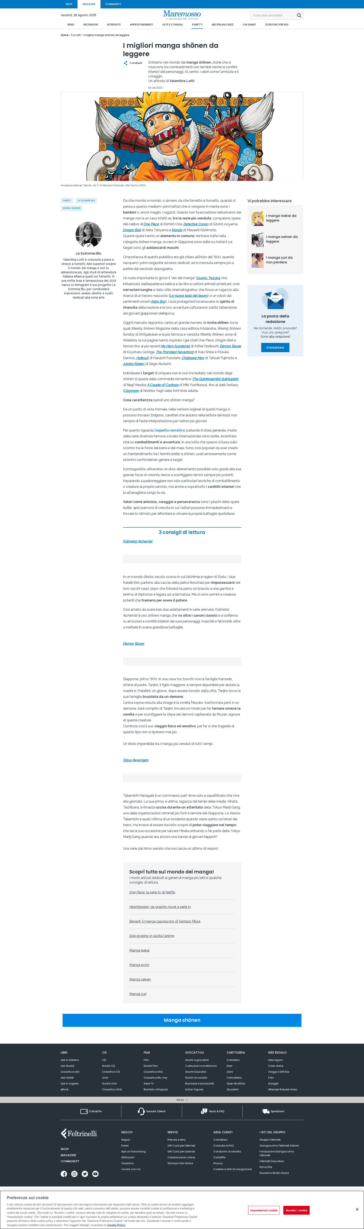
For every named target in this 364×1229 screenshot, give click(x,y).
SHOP (69, 4)
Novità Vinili (109, 1083)
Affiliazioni (127, 1157)
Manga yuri (137, 994)
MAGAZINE (89, 4)
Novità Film (151, 1066)
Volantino (127, 1163)
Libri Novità (67, 1066)
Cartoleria (233, 1060)
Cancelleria (234, 1077)
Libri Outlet (67, 1077)
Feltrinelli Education (272, 1161)
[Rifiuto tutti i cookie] (357, 1209)
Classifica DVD (153, 1072)
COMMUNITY (113, 4)
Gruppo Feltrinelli (270, 1139)
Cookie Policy (116, 1225)
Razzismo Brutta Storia (274, 1173)
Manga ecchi (139, 965)
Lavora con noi (131, 1169)
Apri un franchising (133, 1151)
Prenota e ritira (176, 1139)
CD (104, 1060)
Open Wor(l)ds (236, 1083)
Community (70, 1161)
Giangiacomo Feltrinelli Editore (279, 1145)
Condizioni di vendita (227, 1151)
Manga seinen (140, 979)
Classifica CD (111, 1072)
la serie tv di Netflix (152, 892)
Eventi (125, 1145)
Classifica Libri (70, 1072)
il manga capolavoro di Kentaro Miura (164, 921)
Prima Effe (266, 1167)
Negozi (125, 1139)
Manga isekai (139, 950)
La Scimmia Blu (86, 200)
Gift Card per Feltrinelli (181, 1145)
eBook (64, 1089)
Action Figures (194, 1089)
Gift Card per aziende (181, 1151)
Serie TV (149, 1083)
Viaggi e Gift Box (278, 1072)
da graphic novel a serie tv (160, 907)
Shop (65, 1149)
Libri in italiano (70, 1060)
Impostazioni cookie (263, 1210)
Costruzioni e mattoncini (201, 1066)
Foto (271, 1077)
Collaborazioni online (181, 1157)
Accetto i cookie (296, 1210)
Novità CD (108, 1066)
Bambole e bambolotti (199, 1083)
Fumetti (67, 200)
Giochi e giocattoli (197, 1060)
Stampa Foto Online (180, 1163)
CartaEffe (219, 1157)
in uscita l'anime (151, 936)
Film (146, 1060)
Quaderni (233, 1089)
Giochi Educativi (195, 1072)
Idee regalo (275, 1060)
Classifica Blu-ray (155, 1077)
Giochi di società (196, 1077)
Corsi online (275, 1066)
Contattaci (275, 347)
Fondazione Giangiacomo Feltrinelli (277, 1153)
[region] (182, 1210)
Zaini (230, 1072)
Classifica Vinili (112, 1089)
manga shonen (71, 208)
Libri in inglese (69, 1083)
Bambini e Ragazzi (156, 1089)
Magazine (68, 1155)
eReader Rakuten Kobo (282, 1089)
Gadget (273, 1083)
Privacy (218, 1163)
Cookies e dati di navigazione (232, 1169)
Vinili (105, 1077)
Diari (229, 1066)
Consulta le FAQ (223, 1145)
